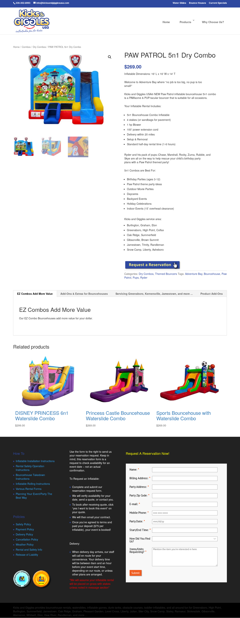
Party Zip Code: (138, 495)
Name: (133, 469)
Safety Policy (23, 524)
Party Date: (136, 521)
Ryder (143, 277)
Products (185, 22)
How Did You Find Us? (140, 540)
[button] (109, 57)
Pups (136, 277)
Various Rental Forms (28, 489)
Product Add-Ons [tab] (211, 293)
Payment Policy (25, 529)
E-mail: (134, 504)
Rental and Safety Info (29, 549)
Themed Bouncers (166, 274)
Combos (26, 47)
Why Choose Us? (213, 22)
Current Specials (218, 3)
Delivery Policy (24, 534)
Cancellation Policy (27, 539)
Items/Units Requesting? (137, 550)
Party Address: (138, 487)
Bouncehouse (212, 274)
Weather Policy (25, 544)
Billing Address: (139, 478)
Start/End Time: (139, 530)
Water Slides (179, 3)
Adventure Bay (193, 274)
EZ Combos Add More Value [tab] (35, 293)
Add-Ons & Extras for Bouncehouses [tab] (84, 293)
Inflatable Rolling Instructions (33, 484)
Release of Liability (27, 554)
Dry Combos (39, 47)
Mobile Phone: (138, 512)
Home (166, 22)
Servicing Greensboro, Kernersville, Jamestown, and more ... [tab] (154, 293)
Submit (135, 573)
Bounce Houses (197, 3)
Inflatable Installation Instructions (35, 461)
